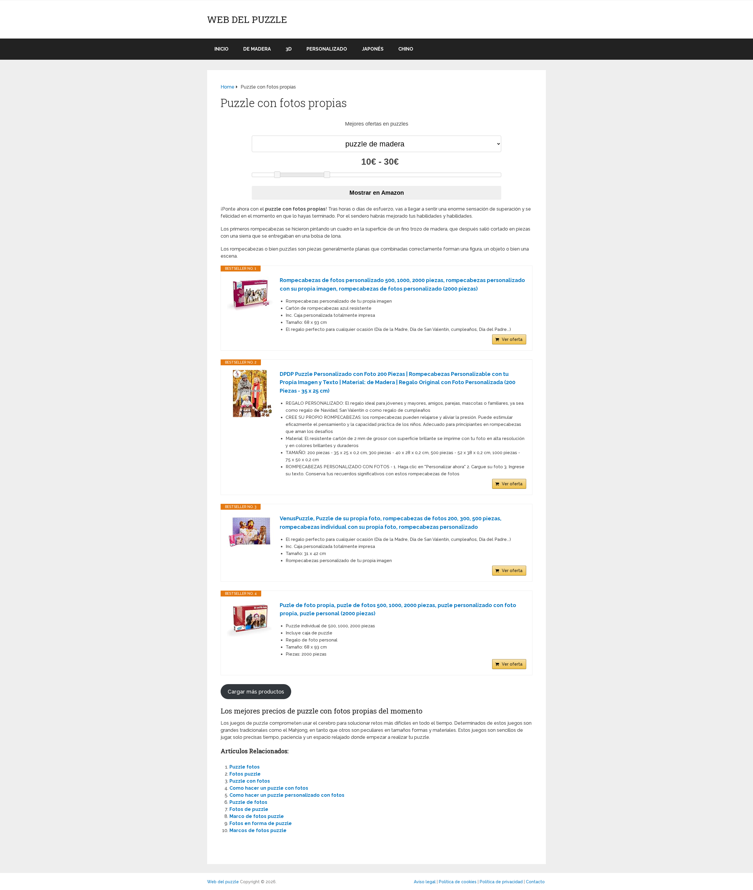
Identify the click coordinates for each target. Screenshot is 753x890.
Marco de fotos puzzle (256, 816)
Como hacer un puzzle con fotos (268, 788)
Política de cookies (458, 881)
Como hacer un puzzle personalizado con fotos (286, 795)
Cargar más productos (256, 692)
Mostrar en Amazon (376, 192)
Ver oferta (512, 339)
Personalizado (326, 49)
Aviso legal (425, 881)
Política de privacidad (501, 881)
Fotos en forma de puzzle (260, 823)
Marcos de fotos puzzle (257, 830)
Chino (405, 49)
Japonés (373, 49)
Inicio (221, 49)
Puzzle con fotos (249, 781)
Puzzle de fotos (248, 802)
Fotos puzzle (245, 774)
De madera (257, 49)
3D (289, 49)
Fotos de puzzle (248, 809)
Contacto (535, 881)
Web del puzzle (247, 19)
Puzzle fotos (244, 767)
